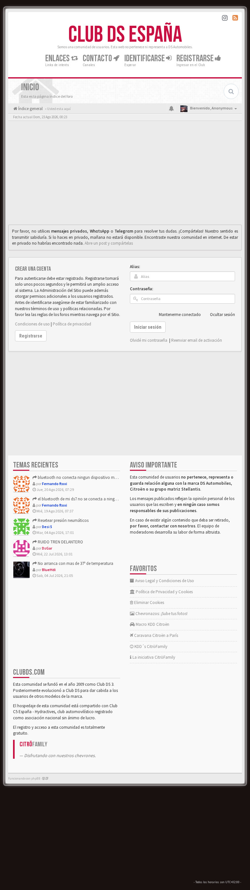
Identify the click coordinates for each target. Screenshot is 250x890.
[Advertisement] (125, 174)
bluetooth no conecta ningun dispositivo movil (79, 477)
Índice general (30, 108)
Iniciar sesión (147, 327)
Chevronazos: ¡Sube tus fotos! (161, 613)
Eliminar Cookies (148, 602)
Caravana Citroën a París (155, 635)
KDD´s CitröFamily (150, 646)
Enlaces (58, 58)
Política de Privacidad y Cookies (164, 592)
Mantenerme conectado (180, 314)
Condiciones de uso (32, 324)
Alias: (135, 266)
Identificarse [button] (145, 58)
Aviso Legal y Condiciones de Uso (164, 580)
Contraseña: (141, 289)
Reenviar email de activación (196, 340)
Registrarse (195, 58)
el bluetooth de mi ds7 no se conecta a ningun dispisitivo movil (93, 499)
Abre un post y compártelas (109, 243)
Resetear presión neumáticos (63, 520)
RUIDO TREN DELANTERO (60, 542)
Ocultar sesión (222, 314)
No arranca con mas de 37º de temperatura (75, 563)
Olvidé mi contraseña (148, 340)
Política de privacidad (72, 324)
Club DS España (125, 35)
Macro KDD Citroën (152, 624)
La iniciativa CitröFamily (153, 657)
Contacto (98, 58)
